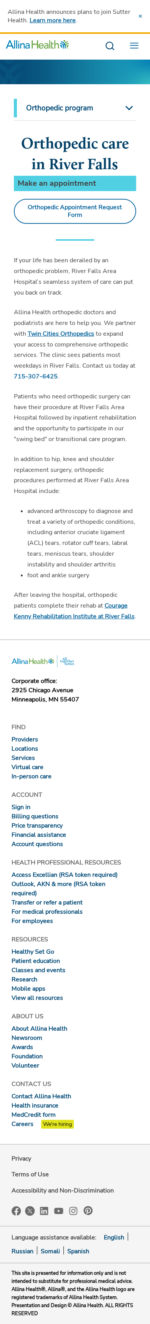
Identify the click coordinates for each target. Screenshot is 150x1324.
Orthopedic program (59, 108)
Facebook (16, 1211)
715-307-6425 (36, 376)
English (114, 1237)
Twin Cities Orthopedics (61, 334)
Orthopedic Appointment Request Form (75, 211)
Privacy (21, 1158)
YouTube (58, 1210)
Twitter (30, 1211)
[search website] (109, 46)
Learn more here (53, 20)
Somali (50, 1251)
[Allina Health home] (37, 46)
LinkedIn (44, 1210)
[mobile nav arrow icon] (128, 108)
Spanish (78, 1251)
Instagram (73, 1210)
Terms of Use (30, 1174)
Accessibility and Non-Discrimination (63, 1190)
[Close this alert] (140, 16)
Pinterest (88, 1210)
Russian (22, 1251)
